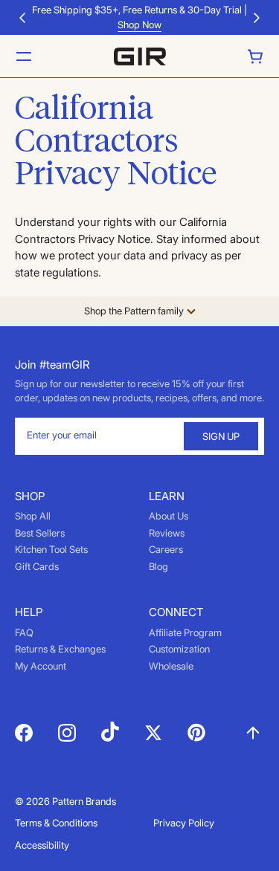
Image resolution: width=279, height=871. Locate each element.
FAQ (24, 632)
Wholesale (171, 666)
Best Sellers (40, 533)
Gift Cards (37, 566)
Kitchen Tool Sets (51, 549)
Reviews (167, 533)
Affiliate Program (185, 632)
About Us (168, 516)
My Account (40, 666)
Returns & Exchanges (60, 649)
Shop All (33, 516)
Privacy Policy (183, 823)
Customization (179, 649)
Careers (166, 549)
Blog (158, 566)
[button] (22, 17)
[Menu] (24, 56)
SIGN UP (221, 436)
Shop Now (139, 24)
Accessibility (42, 845)
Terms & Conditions (56, 823)
